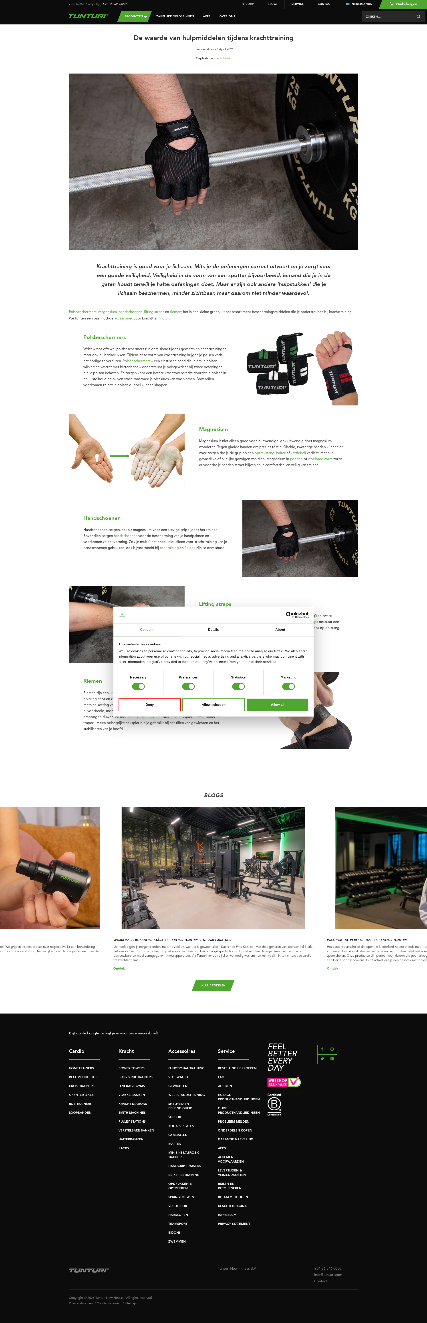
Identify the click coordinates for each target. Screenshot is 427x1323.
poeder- (296, 459)
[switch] (188, 686)
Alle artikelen (213, 985)
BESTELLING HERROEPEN (237, 1068)
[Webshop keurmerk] (313, 1083)
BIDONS (174, 1232)
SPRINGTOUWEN (181, 1197)
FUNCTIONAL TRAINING (186, 1068)
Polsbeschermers (83, 312)
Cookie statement (109, 1303)
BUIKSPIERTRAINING (183, 1175)
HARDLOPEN (178, 1215)
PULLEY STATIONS (132, 1121)
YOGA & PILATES (181, 1126)
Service (298, 4)
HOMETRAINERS (81, 1068)
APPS (222, 1148)
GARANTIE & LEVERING (235, 1139)
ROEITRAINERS (80, 1103)
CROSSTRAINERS (82, 1086)
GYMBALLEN (177, 1135)
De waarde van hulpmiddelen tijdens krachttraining (214, 38)
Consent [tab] (146, 630)
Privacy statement (81, 1303)
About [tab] (280, 630)
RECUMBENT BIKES (83, 1077)
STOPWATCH (178, 1077)
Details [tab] (213, 630)
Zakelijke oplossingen (175, 16)
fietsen (190, 548)
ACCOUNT (226, 1086)
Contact (325, 4)
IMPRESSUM (227, 1215)
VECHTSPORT (178, 1206)
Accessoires (181, 1051)
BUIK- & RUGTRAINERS (136, 1077)
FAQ (221, 1077)
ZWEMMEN (177, 1241)
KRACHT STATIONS (133, 1103)
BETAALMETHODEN (233, 1197)
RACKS (124, 1148)
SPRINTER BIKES (81, 1095)
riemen (175, 312)
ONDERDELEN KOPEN (235, 1130)
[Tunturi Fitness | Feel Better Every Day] (88, 16)
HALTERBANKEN (131, 1139)
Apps (207, 16)
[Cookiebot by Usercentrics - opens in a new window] (289, 615)
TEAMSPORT (177, 1223)
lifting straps (154, 312)
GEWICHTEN (177, 1086)
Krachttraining (224, 58)
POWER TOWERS (132, 1068)
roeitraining (169, 548)
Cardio (76, 1051)
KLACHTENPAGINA (232, 1206)
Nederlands (362, 4)
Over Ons (227, 16)
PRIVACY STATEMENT (234, 1223)
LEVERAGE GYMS (132, 1086)
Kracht (126, 1051)
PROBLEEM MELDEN (233, 1121)
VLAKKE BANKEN (132, 1095)
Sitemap (130, 1303)
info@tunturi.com (328, 1275)
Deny (150, 705)
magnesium (107, 312)
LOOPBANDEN (80, 1112)
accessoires (123, 318)
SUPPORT (175, 1117)
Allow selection (214, 705)
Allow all (277, 705)
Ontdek (119, 968)
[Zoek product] (418, 16)
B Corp (248, 4)
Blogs (273, 4)
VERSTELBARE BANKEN (136, 1130)
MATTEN (174, 1143)
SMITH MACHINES (132, 1112)
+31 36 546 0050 (114, 4)
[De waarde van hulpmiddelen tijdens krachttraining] (213, 164)
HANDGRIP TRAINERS (184, 1166)
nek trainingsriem (147, 717)
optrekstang (264, 453)
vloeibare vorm (320, 459)
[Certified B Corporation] (313, 1105)
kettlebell (298, 453)
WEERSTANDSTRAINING (186, 1095)
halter (281, 453)
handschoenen (130, 312)
